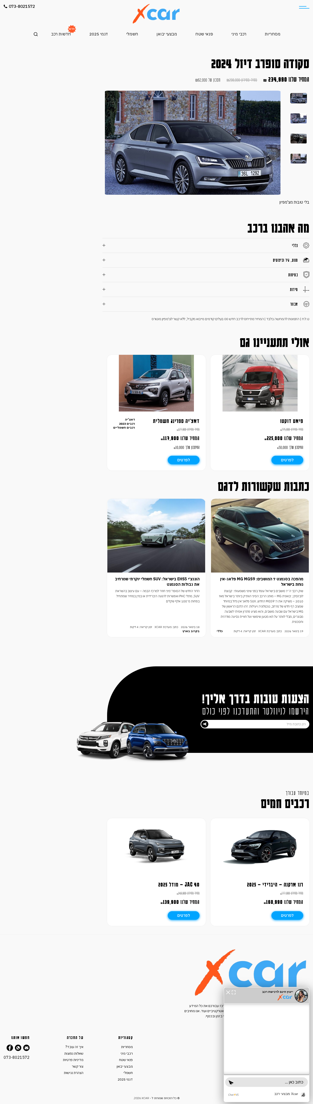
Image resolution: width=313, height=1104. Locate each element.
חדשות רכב (61, 34)
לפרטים (287, 459)
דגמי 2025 (98, 34)
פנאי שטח (204, 34)
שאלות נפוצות (73, 1053)
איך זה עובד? (74, 1047)
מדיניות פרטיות (73, 1060)
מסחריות (272, 34)
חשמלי (132, 34)
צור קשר (77, 1066)
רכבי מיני (238, 34)
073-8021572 (22, 6)
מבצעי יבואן (166, 34)
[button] (228, 991)
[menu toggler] (304, 7)
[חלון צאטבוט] (266, 1044)
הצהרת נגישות (73, 1073)
